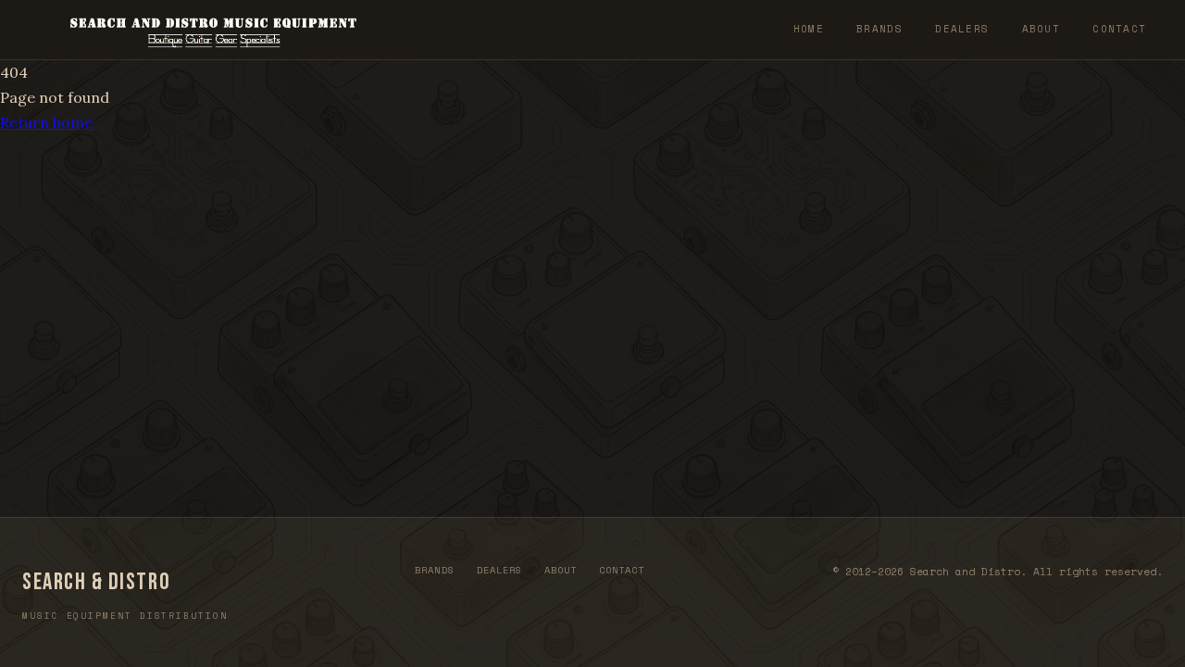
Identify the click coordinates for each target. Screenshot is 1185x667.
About (1041, 28)
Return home (46, 122)
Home (808, 28)
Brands (879, 28)
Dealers (962, 28)
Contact (1119, 28)
